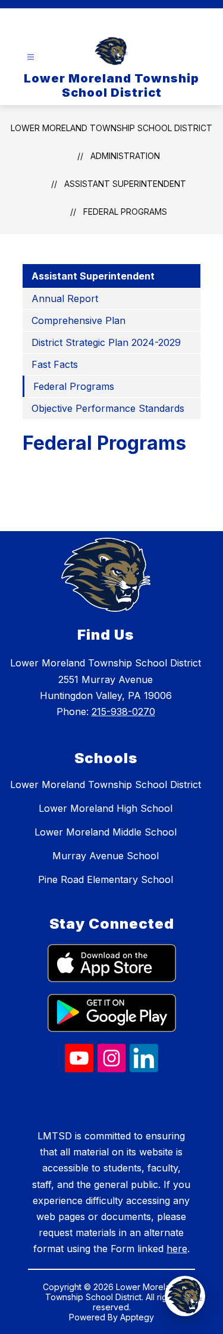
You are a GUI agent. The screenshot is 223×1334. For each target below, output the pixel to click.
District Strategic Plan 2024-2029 (106, 342)
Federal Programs (125, 212)
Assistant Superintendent (125, 184)
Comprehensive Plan (78, 320)
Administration (125, 156)
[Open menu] (30, 57)
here (177, 1248)
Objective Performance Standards (108, 408)
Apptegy (137, 1317)
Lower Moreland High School (105, 808)
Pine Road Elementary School (105, 879)
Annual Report (65, 298)
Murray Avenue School (105, 856)
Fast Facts (55, 364)
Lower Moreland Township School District (111, 128)
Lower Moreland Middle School (105, 832)
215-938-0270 (123, 711)
